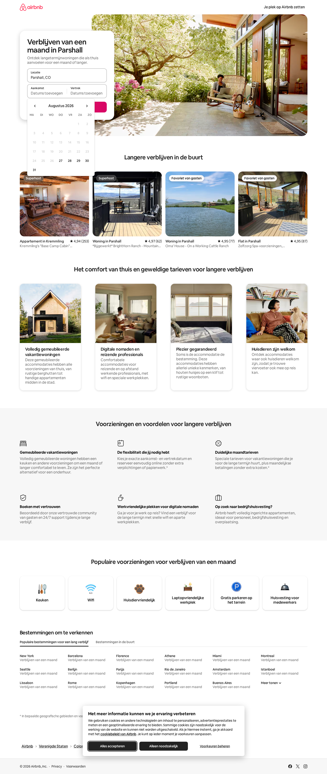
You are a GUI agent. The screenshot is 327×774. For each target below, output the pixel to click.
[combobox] (67, 77)
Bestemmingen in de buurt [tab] (115, 642)
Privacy (56, 766)
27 (60, 161)
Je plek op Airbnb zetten (284, 7)
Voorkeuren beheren (215, 746)
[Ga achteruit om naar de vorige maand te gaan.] (35, 106)
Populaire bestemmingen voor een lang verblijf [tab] (54, 642)
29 (78, 161)
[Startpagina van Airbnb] (31, 7)
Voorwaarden (76, 766)
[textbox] (47, 93)
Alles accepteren (112, 746)
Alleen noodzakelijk (163, 746)
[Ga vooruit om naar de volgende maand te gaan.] (86, 106)
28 (69, 161)
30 (87, 161)
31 (34, 170)
